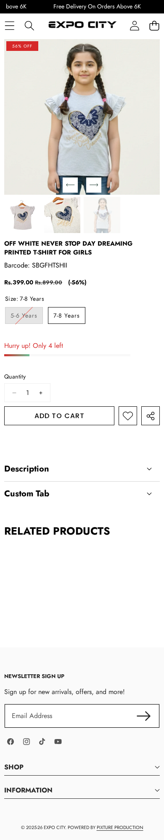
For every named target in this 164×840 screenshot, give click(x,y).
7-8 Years (66, 315)
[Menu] (9, 25)
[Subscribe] (144, 716)
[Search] (29, 25)
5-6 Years (27, 317)
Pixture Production (120, 827)
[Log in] (134, 25)
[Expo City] (81, 25)
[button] (154, 25)
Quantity (15, 377)
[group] (22, 215)
